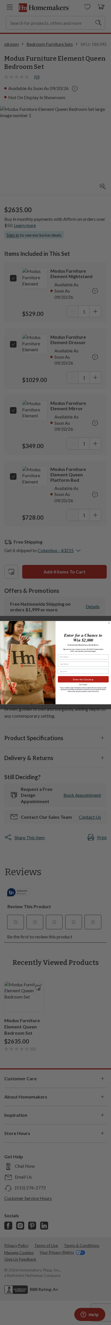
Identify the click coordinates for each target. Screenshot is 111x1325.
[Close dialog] (109, 623)
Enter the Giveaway (83, 679)
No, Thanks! (83, 684)
